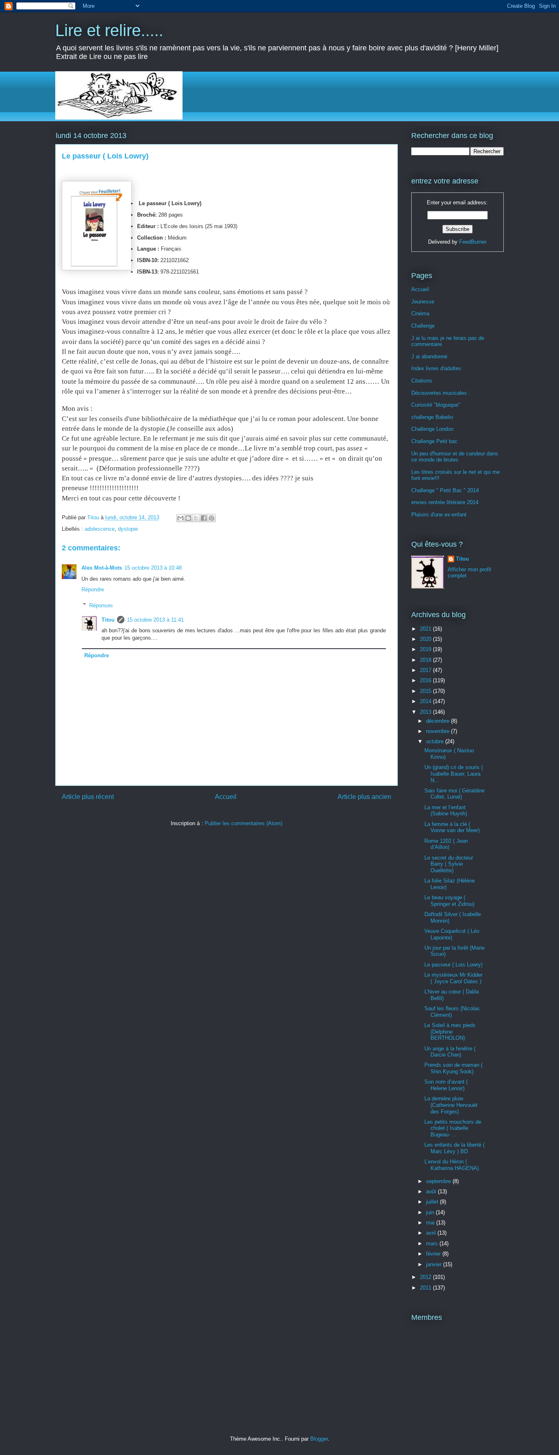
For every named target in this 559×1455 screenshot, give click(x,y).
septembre (439, 1181)
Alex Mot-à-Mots (101, 568)
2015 (426, 691)
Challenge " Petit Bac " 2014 (445, 490)
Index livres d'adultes (436, 368)
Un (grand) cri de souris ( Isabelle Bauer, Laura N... (453, 773)
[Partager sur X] (196, 518)
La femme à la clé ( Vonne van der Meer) (452, 827)
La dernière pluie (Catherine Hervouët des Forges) (451, 1104)
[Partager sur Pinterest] (211, 518)
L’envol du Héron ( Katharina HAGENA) (451, 1165)
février (434, 1254)
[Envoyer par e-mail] (180, 518)
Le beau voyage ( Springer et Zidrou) (449, 900)
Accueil (226, 796)
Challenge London (432, 429)
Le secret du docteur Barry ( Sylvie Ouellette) (448, 864)
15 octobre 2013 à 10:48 (153, 568)
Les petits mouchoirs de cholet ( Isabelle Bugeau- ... (452, 1128)
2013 (426, 712)
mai (431, 1223)
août (432, 1191)
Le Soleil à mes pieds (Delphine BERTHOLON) (450, 1031)
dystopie (128, 529)
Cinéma (420, 313)
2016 (426, 680)
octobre (435, 741)
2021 (426, 629)
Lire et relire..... (109, 30)
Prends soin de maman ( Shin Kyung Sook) (453, 1068)
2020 (426, 639)
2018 (426, 660)
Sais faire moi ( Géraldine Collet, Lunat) (454, 793)
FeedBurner (473, 242)
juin (431, 1212)
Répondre (92, 589)
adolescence (100, 529)
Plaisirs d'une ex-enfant (439, 514)
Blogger (319, 1439)
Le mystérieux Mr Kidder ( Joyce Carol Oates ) (453, 978)
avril (431, 1233)
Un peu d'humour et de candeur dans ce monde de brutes (454, 456)
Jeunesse (422, 302)
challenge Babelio (432, 417)
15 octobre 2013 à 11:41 (155, 620)
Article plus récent (88, 796)
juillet (433, 1202)
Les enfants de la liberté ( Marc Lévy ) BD (454, 1148)
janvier (434, 1264)
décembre (438, 721)
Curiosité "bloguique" (435, 405)
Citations (421, 381)
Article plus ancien (364, 796)
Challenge (423, 326)
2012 (426, 1277)
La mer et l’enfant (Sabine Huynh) (445, 810)
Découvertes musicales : (440, 393)
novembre (438, 731)
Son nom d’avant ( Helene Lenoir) (446, 1085)
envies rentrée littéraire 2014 (444, 502)
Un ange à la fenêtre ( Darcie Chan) (450, 1051)
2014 (426, 701)
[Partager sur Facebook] (204, 518)
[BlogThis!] (188, 518)
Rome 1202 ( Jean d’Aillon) (446, 844)
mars (433, 1243)
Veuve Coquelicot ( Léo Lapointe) (451, 934)
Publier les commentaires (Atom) (243, 823)
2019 (426, 649)
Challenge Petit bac (434, 441)
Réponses (101, 605)
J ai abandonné (429, 356)
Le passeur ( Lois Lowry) (453, 965)
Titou (108, 620)
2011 (426, 1288)
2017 (426, 670)
